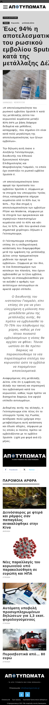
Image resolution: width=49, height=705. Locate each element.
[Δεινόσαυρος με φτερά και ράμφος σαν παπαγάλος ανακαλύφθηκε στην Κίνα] (24, 498)
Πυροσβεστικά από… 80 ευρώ (24, 656)
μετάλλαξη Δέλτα (28, 23)
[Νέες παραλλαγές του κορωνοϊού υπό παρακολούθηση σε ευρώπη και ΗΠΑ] (24, 547)
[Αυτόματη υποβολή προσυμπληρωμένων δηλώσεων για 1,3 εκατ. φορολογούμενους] (24, 593)
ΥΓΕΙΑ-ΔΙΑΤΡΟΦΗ (10, 17)
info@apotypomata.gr (30, 688)
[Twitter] (27, 694)
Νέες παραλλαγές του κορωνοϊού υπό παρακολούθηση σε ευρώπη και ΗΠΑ (21, 567)
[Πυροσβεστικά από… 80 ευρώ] (24, 639)
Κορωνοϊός (15, 23)
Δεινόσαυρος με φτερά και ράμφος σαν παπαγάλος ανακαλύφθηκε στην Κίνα (23, 519)
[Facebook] (21, 694)
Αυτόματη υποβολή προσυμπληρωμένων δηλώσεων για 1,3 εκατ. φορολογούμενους (24, 613)
